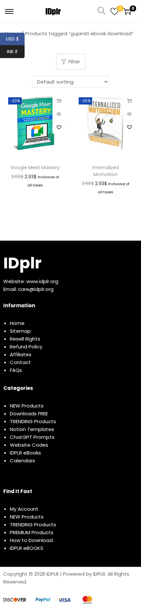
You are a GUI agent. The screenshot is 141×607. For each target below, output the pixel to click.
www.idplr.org (42, 281)
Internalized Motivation (105, 171)
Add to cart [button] (129, 100)
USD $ (15, 39)
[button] (59, 127)
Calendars (22, 460)
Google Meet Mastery (35, 167)
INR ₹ (16, 51)
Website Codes (29, 444)
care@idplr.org (35, 289)
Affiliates (20, 354)
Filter (74, 61)
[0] (114, 11)
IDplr (22, 263)
